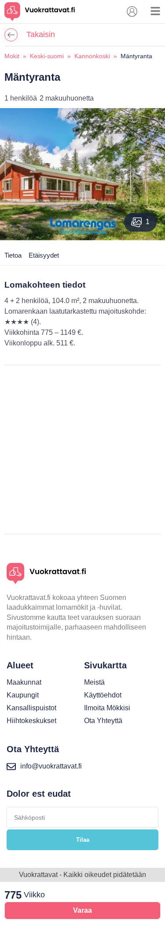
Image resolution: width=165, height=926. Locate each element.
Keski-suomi (47, 56)
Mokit (11, 56)
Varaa (82, 910)
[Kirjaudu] (132, 11)
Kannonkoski (92, 56)
